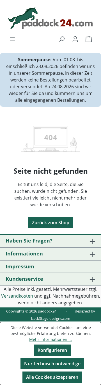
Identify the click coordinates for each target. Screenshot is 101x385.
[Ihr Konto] (75, 38)
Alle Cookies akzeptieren (52, 377)
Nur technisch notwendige (52, 364)
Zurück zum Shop (50, 222)
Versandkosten (17, 296)
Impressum (20, 266)
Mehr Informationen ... (50, 339)
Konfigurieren (52, 350)
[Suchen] (61, 38)
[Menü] (12, 38)
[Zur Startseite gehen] (50, 18)
